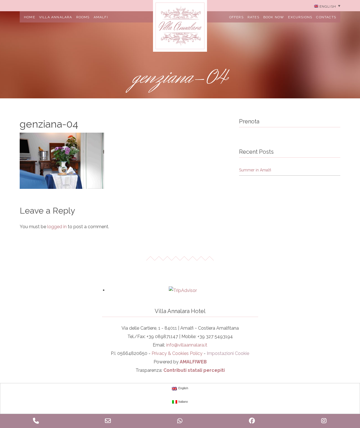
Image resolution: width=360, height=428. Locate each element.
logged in (57, 226)
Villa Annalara (55, 17)
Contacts (326, 17)
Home (29, 17)
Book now (273, 17)
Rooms (83, 17)
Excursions (300, 17)
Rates (253, 17)
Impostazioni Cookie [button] (228, 353)
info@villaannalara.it (186, 345)
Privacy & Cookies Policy (177, 353)
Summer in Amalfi (255, 170)
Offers (236, 17)
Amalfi (101, 17)
